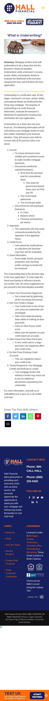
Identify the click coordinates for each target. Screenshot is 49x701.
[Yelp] (37, 502)
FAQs (8, 539)
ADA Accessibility (27, 619)
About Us (10, 532)
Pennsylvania (33, 549)
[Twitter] (15, 416)
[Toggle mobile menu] (43, 7)
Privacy (24, 617)
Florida (30, 539)
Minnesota (32, 552)
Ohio (39, 546)
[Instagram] (34, 497)
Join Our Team (13, 545)
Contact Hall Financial (12, 562)
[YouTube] (42, 497)
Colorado (31, 546)
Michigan (33, 536)
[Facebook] (8, 416)
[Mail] (8, 424)
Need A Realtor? (10, 553)
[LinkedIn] (23, 416)
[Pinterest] (38, 416)
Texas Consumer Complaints (11, 573)
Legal (31, 617)
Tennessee (32, 542)
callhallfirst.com (11, 394)
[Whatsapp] (30, 416)
